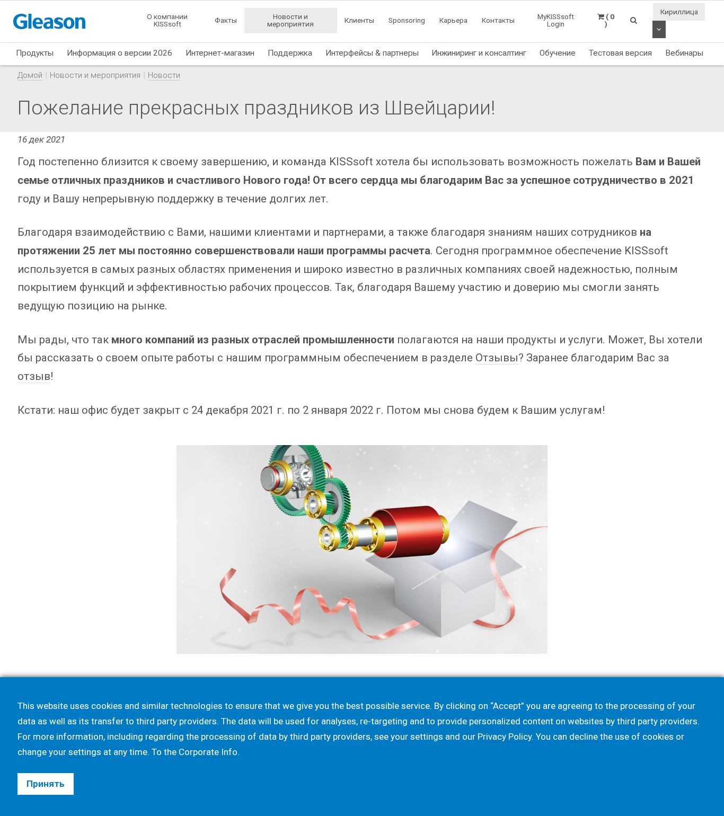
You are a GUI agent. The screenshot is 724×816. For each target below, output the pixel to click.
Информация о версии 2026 (119, 53)
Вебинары (684, 53)
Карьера (453, 20)
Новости (164, 75)
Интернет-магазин (220, 53)
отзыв (33, 376)
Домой (29, 75)
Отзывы (496, 357)
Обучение (558, 53)
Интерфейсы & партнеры (372, 53)
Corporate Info (208, 752)
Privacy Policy (505, 736)
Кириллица (679, 11)
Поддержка (290, 53)
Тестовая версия (620, 53)
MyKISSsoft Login (555, 20)
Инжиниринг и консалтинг (478, 53)
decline (583, 736)
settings (84, 752)
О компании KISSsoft (167, 20)
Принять (46, 783)
